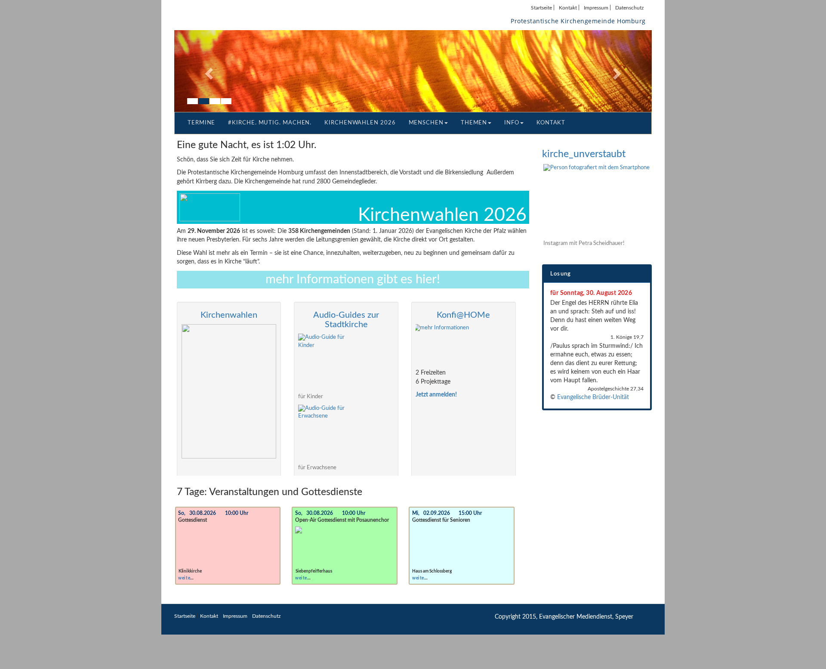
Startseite (541, 8)
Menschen (426, 123)
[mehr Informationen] (463, 344)
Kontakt (568, 8)
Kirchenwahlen (228, 315)
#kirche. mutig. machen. (269, 123)
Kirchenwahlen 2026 (359, 123)
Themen (474, 123)
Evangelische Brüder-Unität (593, 397)
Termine (201, 123)
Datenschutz (629, 8)
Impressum (596, 8)
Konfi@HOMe (463, 315)
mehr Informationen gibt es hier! (352, 279)
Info (511, 123)
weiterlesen (190, 578)
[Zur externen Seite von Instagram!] (597, 200)
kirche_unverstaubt (584, 154)
